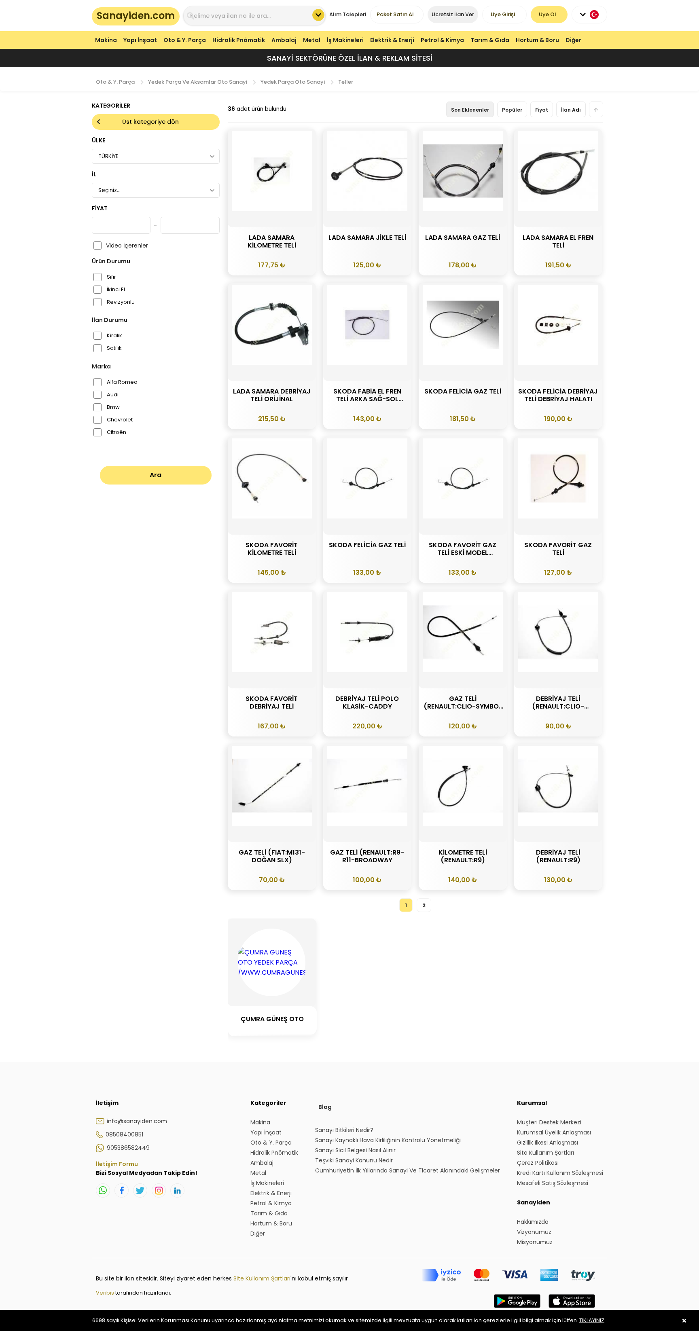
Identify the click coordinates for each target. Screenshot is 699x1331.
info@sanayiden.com (137, 1121)
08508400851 (124, 1134)
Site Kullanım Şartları (261, 1278)
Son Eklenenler (470, 109)
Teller (345, 82)
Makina (106, 40)
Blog (325, 1107)
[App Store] (572, 1309)
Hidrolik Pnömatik (238, 40)
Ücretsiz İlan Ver (453, 14)
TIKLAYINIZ (591, 1320)
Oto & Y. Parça (184, 40)
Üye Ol (547, 14)
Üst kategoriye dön (150, 122)
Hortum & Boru (537, 40)
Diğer (573, 40)
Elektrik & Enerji (392, 40)
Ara (155, 475)
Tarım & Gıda (489, 40)
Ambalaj (284, 40)
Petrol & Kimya (442, 40)
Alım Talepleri (347, 14)
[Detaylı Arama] (318, 15)
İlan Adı (571, 109)
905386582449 (128, 1148)
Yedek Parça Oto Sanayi (293, 82)
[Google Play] (517, 1309)
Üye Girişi (503, 14)
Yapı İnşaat (140, 40)
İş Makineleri (345, 40)
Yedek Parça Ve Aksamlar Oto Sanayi (197, 82)
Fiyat (541, 109)
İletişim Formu (117, 1164)
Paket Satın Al (395, 14)
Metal (311, 40)
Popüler (512, 109)
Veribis (105, 1293)
